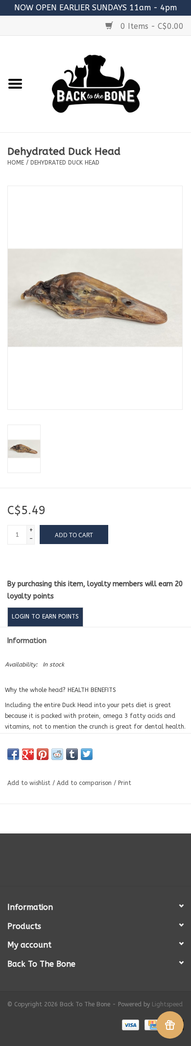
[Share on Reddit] (57, 754)
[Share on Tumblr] (72, 754)
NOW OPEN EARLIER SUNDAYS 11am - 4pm (95, 7)
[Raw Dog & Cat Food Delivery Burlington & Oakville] (110, 83)
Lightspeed (167, 1004)
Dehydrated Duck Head (64, 162)
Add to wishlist (28, 783)
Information (27, 641)
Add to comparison (85, 783)
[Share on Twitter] (87, 754)
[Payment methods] (130, 1024)
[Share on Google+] (28, 754)
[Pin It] (42, 754)
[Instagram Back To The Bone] (95, 863)
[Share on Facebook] (13, 754)
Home (15, 162)
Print (124, 783)
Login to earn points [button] (45, 616)
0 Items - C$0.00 (151, 26)
